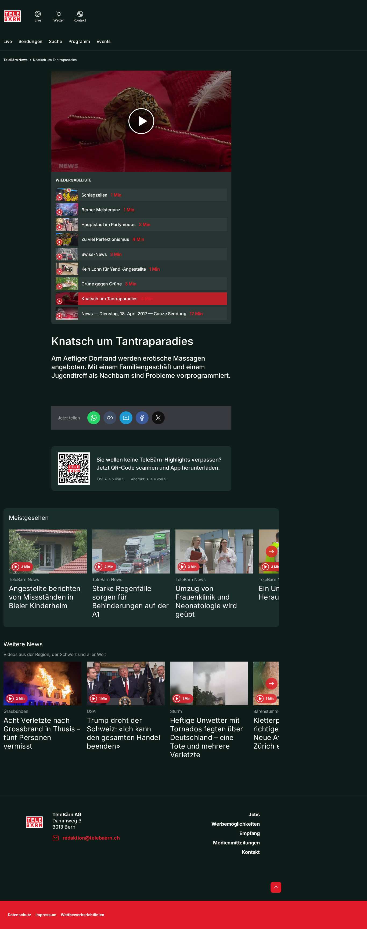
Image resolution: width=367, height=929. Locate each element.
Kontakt (251, 852)
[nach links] (11, 551)
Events (103, 41)
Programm (79, 41)
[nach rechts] (272, 551)
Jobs (254, 814)
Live (7, 41)
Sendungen (30, 41)
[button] (109, 417)
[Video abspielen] (141, 121)
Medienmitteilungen (236, 842)
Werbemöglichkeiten (235, 824)
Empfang (249, 833)
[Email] (126, 417)
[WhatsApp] (93, 417)
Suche (55, 41)
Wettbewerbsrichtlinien (82, 914)
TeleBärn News (15, 60)
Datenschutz (19, 914)
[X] (158, 417)
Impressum (45, 914)
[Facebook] (142, 417)
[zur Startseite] (12, 16)
